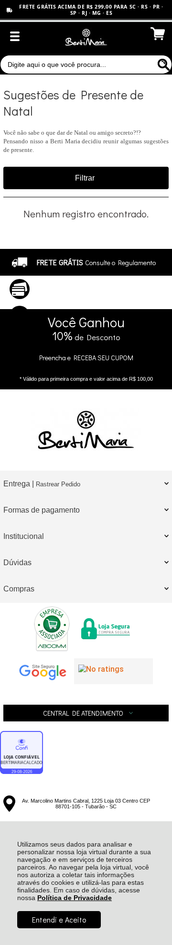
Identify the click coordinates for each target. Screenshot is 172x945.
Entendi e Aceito (59, 919)
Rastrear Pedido (58, 484)
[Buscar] (162, 64)
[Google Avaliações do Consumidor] (113, 671)
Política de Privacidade (74, 898)
